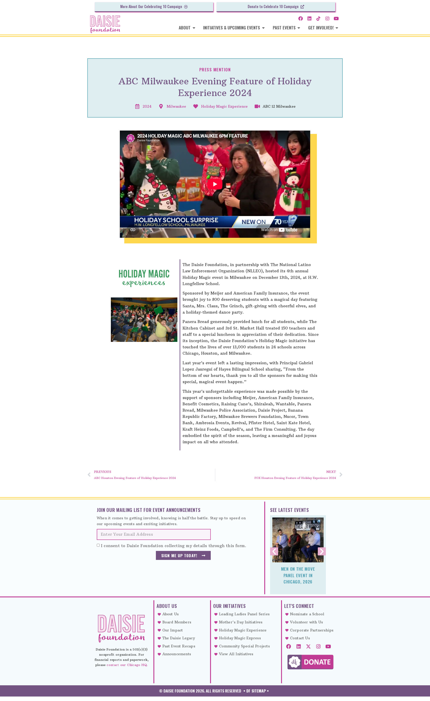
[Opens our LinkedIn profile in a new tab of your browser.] (309, 19)
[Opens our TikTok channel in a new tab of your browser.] (318, 19)
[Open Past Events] (299, 27)
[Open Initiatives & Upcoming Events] (263, 27)
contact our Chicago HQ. (127, 665)
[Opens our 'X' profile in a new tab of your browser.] (308, 646)
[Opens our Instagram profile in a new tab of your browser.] (327, 19)
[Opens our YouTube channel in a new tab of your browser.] (336, 19)
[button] (274, 551)
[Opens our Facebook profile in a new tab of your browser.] (300, 19)
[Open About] (194, 27)
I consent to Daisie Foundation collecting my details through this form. (173, 545)
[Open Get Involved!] (337, 27)
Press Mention (215, 69)
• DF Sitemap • (256, 691)
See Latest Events (289, 509)
